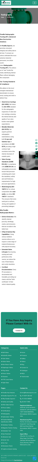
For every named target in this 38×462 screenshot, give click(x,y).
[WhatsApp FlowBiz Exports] (36, 140)
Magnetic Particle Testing (10, 428)
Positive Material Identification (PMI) (6, 421)
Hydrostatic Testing (8, 417)
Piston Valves (6, 373)
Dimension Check (7, 446)
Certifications (6, 411)
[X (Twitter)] (36, 149)
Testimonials (25, 376)
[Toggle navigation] (35, 2)
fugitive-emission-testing (10, 449)
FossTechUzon (18, 460)
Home (23, 352)
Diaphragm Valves (8, 367)
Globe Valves (6, 361)
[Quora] (36, 155)
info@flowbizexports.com (29, 392)
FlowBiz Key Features (9, 392)
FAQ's (23, 373)
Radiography (6, 414)
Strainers (5, 376)
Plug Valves (6, 370)
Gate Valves (6, 358)
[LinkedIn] (36, 152)
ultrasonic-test (7, 437)
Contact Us (25, 367)
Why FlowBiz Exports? (9, 398)
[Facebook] (36, 143)
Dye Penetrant (7, 434)
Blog (23, 364)
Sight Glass (6, 382)
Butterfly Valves (7, 355)
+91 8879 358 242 (27, 396)
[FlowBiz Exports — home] (6, 3)
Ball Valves (6, 352)
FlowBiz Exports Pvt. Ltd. (10, 396)
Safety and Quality (8, 402)
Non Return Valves (8, 364)
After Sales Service (8, 405)
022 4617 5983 (26, 402)
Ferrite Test (6, 440)
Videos (23, 361)
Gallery (23, 358)
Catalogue (24, 370)
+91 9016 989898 (27, 398)
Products (24, 355)
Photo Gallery (6, 408)
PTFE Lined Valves (8, 379)
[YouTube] (36, 158)
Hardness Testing (7, 425)
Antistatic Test (7, 431)
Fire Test (5, 443)
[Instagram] (36, 146)
